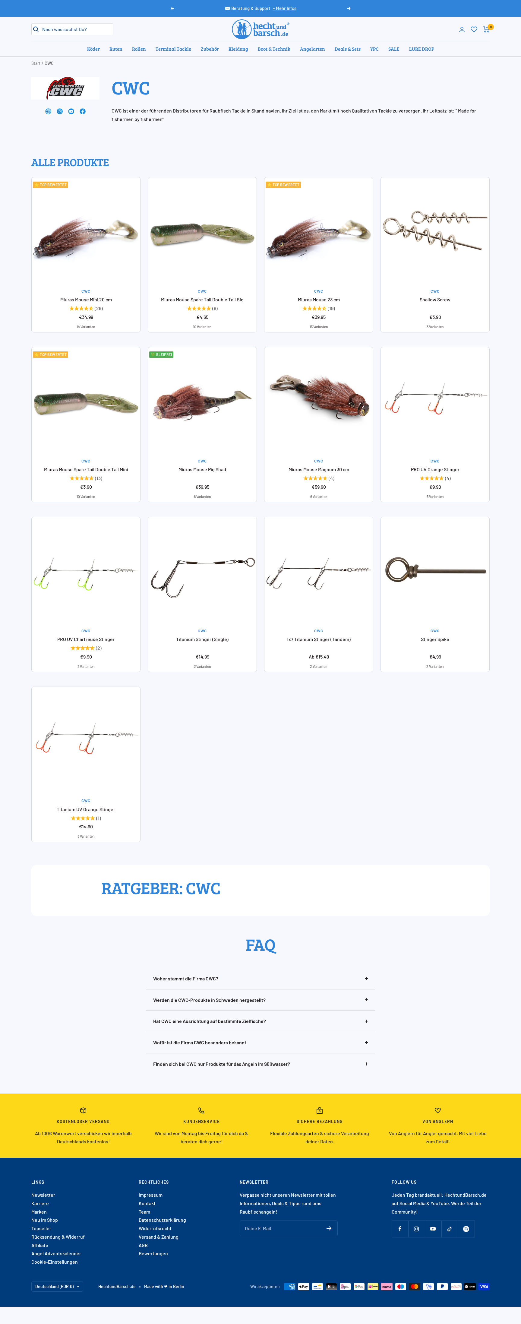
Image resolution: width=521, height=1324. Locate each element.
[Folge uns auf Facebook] (400, 1229)
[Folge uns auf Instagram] (416, 1229)
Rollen (139, 49)
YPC (374, 49)
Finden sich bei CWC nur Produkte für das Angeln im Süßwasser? (221, 1064)
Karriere (40, 1203)
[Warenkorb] (486, 29)
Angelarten (312, 49)
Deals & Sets (348, 49)
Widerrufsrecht (155, 1228)
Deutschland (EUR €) (54, 1286)
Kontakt (147, 1203)
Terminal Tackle (173, 49)
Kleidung (238, 49)
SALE (393, 49)
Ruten (115, 49)
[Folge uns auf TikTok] (449, 1229)
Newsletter (43, 1195)
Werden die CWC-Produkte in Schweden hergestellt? (209, 1000)
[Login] (462, 29)
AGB (143, 1245)
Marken (39, 1211)
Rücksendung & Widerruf (58, 1237)
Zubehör (210, 49)
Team (144, 1211)
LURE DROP (421, 49)
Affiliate (39, 1245)
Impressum (151, 1195)
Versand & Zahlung (158, 1237)
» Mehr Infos (284, 8)
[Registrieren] (329, 1228)
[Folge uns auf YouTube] (433, 1229)
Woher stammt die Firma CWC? (185, 978)
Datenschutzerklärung (162, 1220)
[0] (474, 29)
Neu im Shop (44, 1220)
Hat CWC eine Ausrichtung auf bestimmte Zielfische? (209, 1021)
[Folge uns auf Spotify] (466, 1229)
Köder (93, 49)
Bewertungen (153, 1253)
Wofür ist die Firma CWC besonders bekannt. (200, 1042)
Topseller (41, 1228)
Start (35, 63)
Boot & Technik (274, 49)
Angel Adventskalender (56, 1253)
